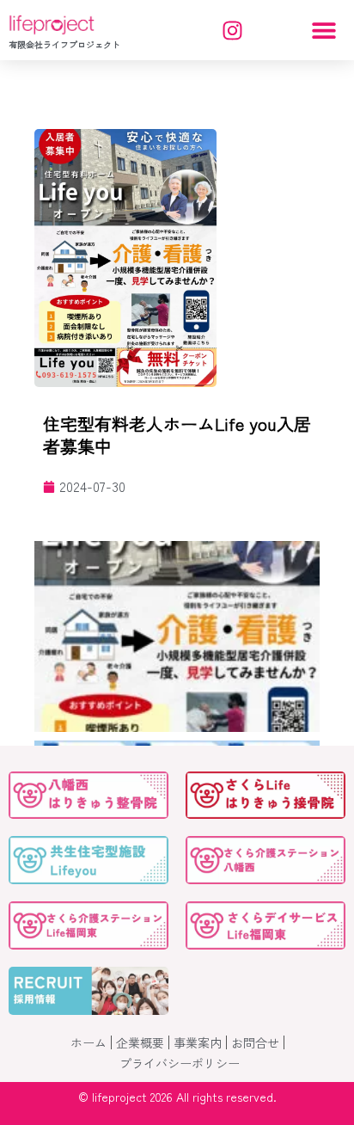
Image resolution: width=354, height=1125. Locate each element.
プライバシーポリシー (179, 1063)
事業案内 (198, 1042)
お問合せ (255, 1042)
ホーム (88, 1042)
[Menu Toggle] (323, 30)
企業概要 (140, 1042)
